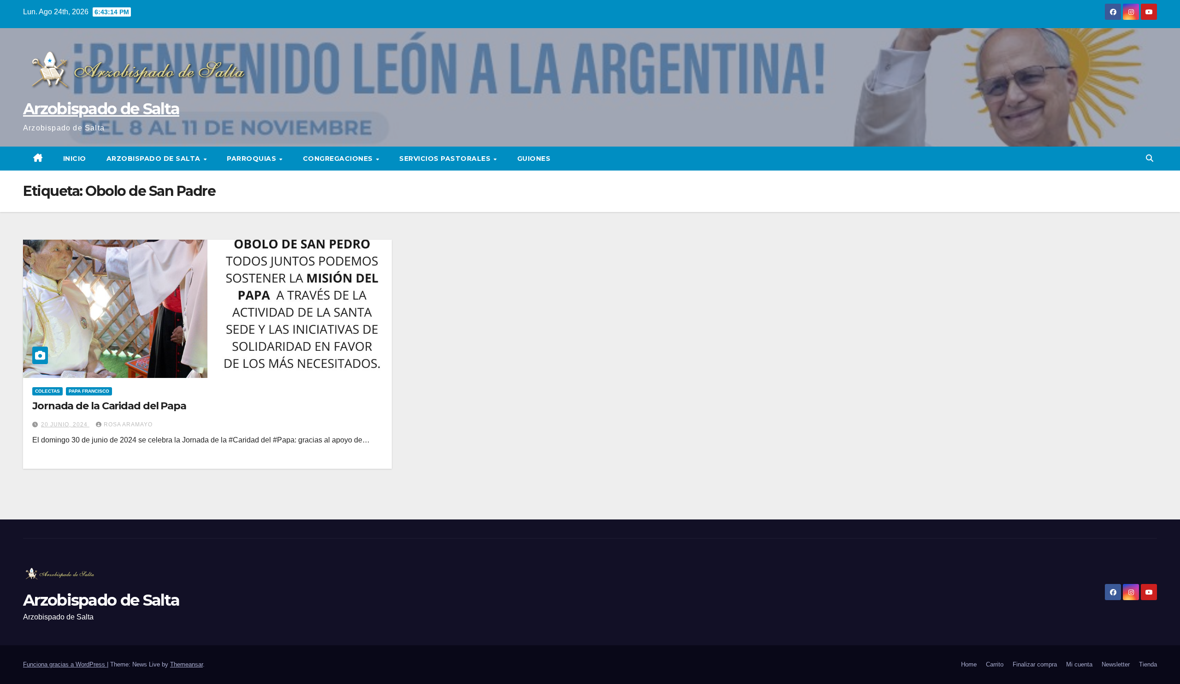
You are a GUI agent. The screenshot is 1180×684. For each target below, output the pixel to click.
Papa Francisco (89, 391)
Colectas (47, 391)
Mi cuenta (1079, 664)
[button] (1149, 158)
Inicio (74, 158)
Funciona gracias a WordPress (65, 664)
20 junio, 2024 (65, 424)
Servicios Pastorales (446, 158)
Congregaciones (339, 158)
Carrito (994, 664)
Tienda (1148, 664)
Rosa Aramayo (128, 424)
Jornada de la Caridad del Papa (109, 406)
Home (969, 664)
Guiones (534, 158)
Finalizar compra (1035, 664)
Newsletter (1116, 664)
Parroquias (252, 158)
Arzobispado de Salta (101, 108)
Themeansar (186, 664)
